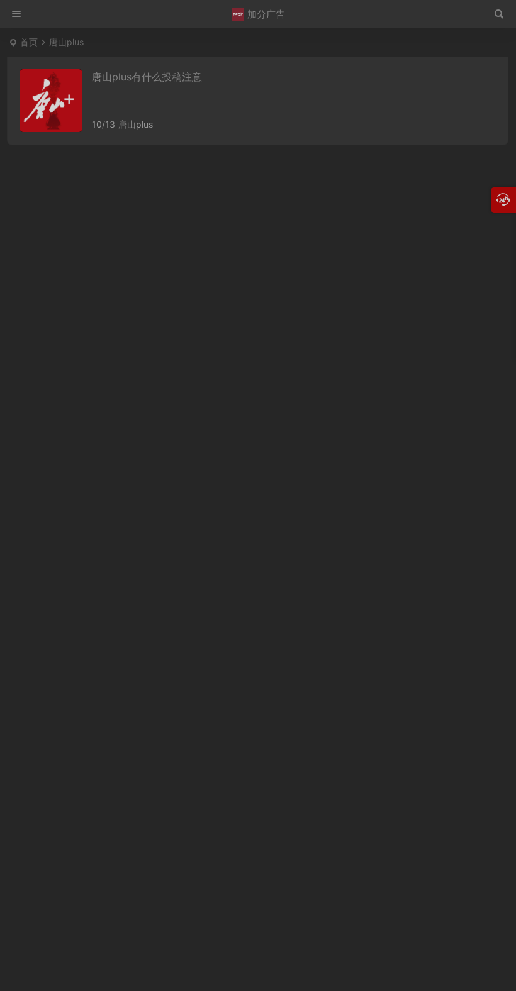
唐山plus (135, 124)
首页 (29, 41)
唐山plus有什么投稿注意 (147, 76)
